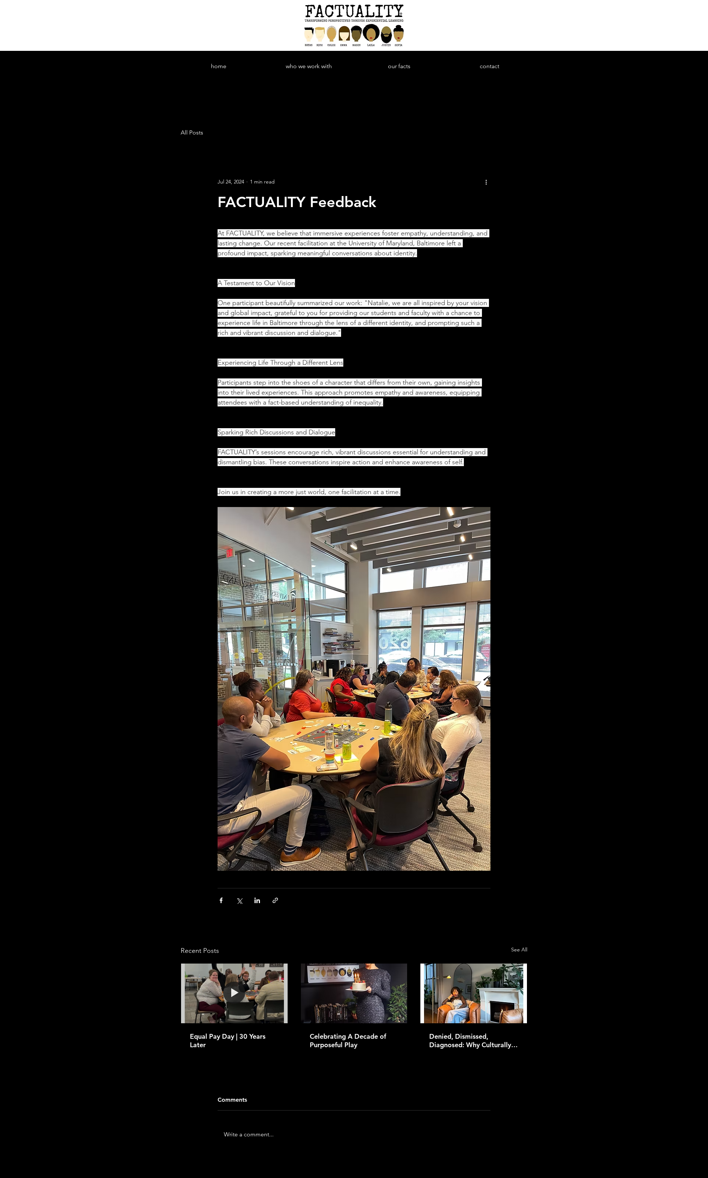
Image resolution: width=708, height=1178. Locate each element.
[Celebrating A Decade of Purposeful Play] (354, 993)
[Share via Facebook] (221, 900)
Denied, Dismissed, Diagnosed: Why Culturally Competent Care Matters (470, 1040)
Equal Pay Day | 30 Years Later (228, 1040)
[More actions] (486, 181)
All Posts (192, 132)
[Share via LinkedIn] (257, 900)
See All (519, 949)
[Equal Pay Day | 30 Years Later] (234, 993)
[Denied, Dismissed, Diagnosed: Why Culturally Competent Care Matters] (473, 993)
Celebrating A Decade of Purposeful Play (348, 1040)
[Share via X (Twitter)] (239, 900)
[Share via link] (275, 900)
